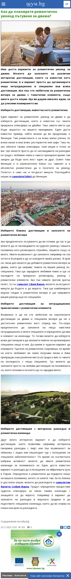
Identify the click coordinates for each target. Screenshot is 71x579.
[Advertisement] (35, 557)
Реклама (7, 575)
